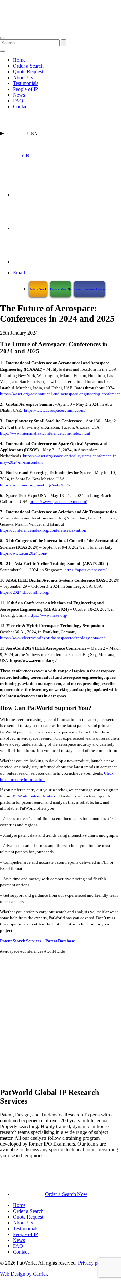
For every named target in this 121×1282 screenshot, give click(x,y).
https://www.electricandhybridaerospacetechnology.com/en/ (52, 638)
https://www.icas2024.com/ (23, 553)
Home (19, 60)
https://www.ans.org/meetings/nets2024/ (35, 485)
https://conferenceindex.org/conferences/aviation (43, 530)
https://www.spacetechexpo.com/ (58, 501)
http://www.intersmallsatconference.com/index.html (45, 433)
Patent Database (60, 941)
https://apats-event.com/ (86, 570)
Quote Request (28, 71)
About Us (23, 77)
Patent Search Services (20, 941)
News (19, 95)
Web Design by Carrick (24, 1274)
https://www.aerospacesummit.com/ (55, 410)
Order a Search (28, 66)
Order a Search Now (66, 1194)
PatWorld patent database (35, 796)
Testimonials (25, 83)
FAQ (18, 100)
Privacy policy (92, 1263)
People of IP (25, 89)
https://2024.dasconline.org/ (25, 592)
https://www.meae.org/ (47, 615)
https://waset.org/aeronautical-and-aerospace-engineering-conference (60, 394)
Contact (21, 106)
